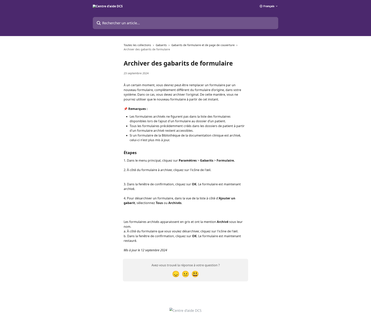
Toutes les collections (137, 45)
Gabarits (161, 45)
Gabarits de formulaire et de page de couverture (203, 45)
